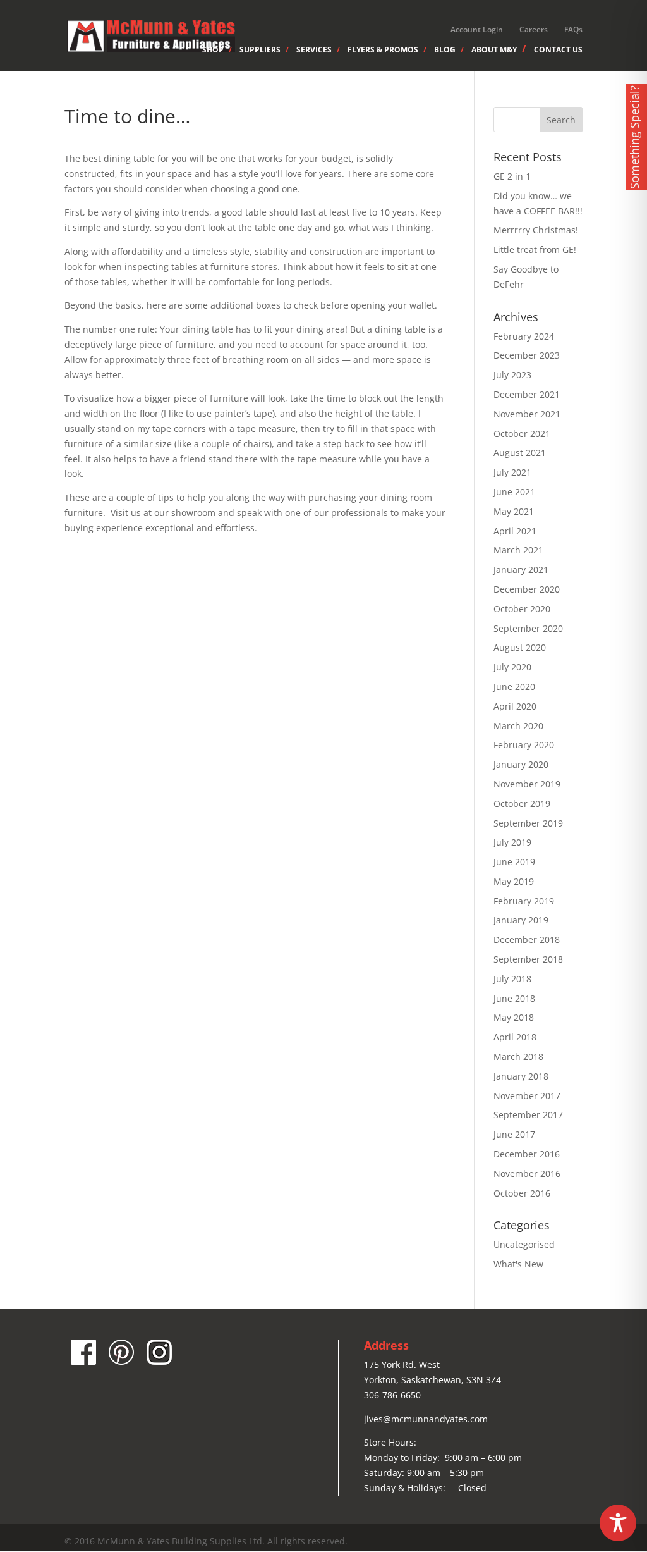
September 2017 (528, 1115)
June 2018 (514, 998)
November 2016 (526, 1173)
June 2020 (514, 687)
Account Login (476, 29)
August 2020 (519, 647)
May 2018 (513, 1017)
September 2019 (528, 823)
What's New (518, 1264)
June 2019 (514, 862)
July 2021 (512, 472)
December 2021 (526, 394)
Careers (533, 29)
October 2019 (521, 804)
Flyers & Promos (383, 50)
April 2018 (514, 1037)
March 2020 (518, 726)
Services (314, 50)
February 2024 (523, 336)
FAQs (573, 29)
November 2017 (526, 1096)
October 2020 (521, 609)
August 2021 (519, 453)
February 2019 (523, 901)
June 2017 (514, 1134)
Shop (213, 50)
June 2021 (514, 492)
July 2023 (512, 375)
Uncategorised (524, 1244)
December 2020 (526, 589)
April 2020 (514, 706)
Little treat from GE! (534, 249)
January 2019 (520, 920)
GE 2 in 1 (512, 176)
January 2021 (520, 570)
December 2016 (526, 1154)
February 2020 (523, 745)
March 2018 (518, 1056)
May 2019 (513, 881)
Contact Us (558, 50)
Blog (445, 50)
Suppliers (260, 50)
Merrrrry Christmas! (535, 230)
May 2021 (513, 511)
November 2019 (526, 784)
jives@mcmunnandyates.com (426, 1419)
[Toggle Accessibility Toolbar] (618, 1523)
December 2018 (526, 939)
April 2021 (514, 531)
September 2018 (528, 959)
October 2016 (521, 1193)
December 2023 (526, 355)
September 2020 (528, 628)
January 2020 (520, 764)
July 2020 (512, 667)
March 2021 (518, 550)
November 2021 (526, 414)
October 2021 (521, 434)
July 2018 (512, 979)
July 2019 (512, 842)
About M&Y (494, 49)
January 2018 (520, 1076)
